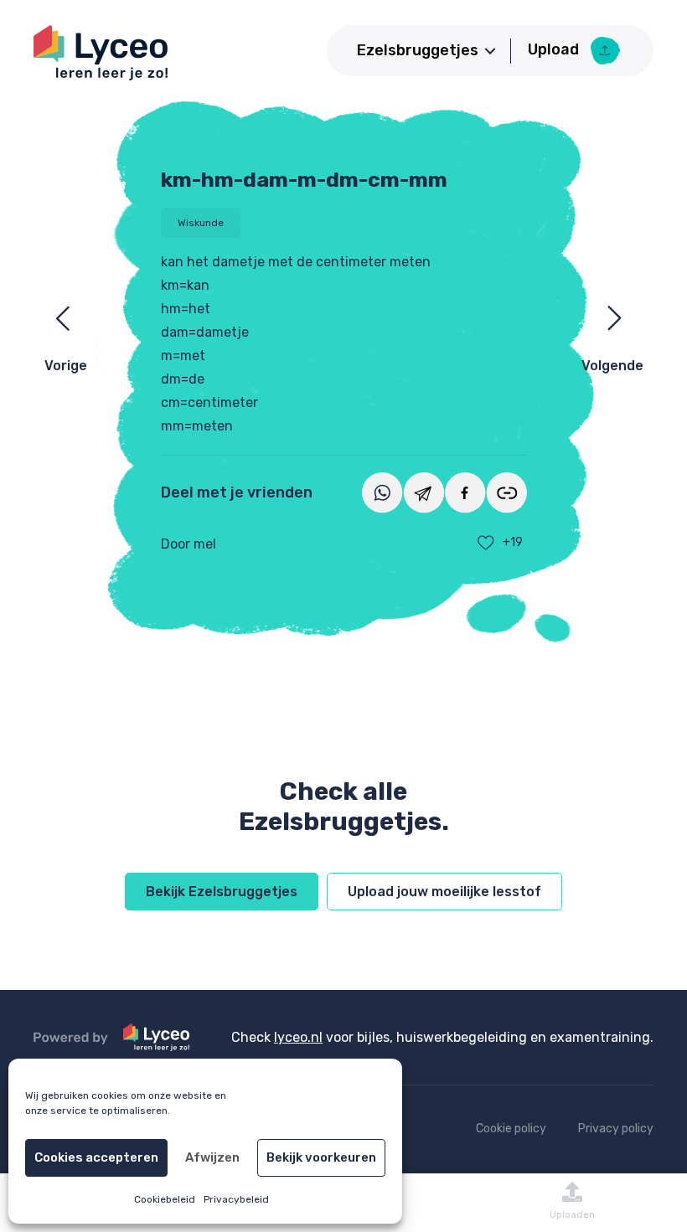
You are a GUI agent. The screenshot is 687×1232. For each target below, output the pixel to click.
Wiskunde (201, 223)
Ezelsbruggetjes (417, 50)
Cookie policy (511, 1128)
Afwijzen (212, 1157)
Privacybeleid (236, 1199)
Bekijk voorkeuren (321, 1157)
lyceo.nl (298, 1037)
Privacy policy (615, 1128)
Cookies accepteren (96, 1157)
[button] (490, 51)
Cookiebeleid (164, 1199)
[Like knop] (485, 542)
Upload (555, 49)
